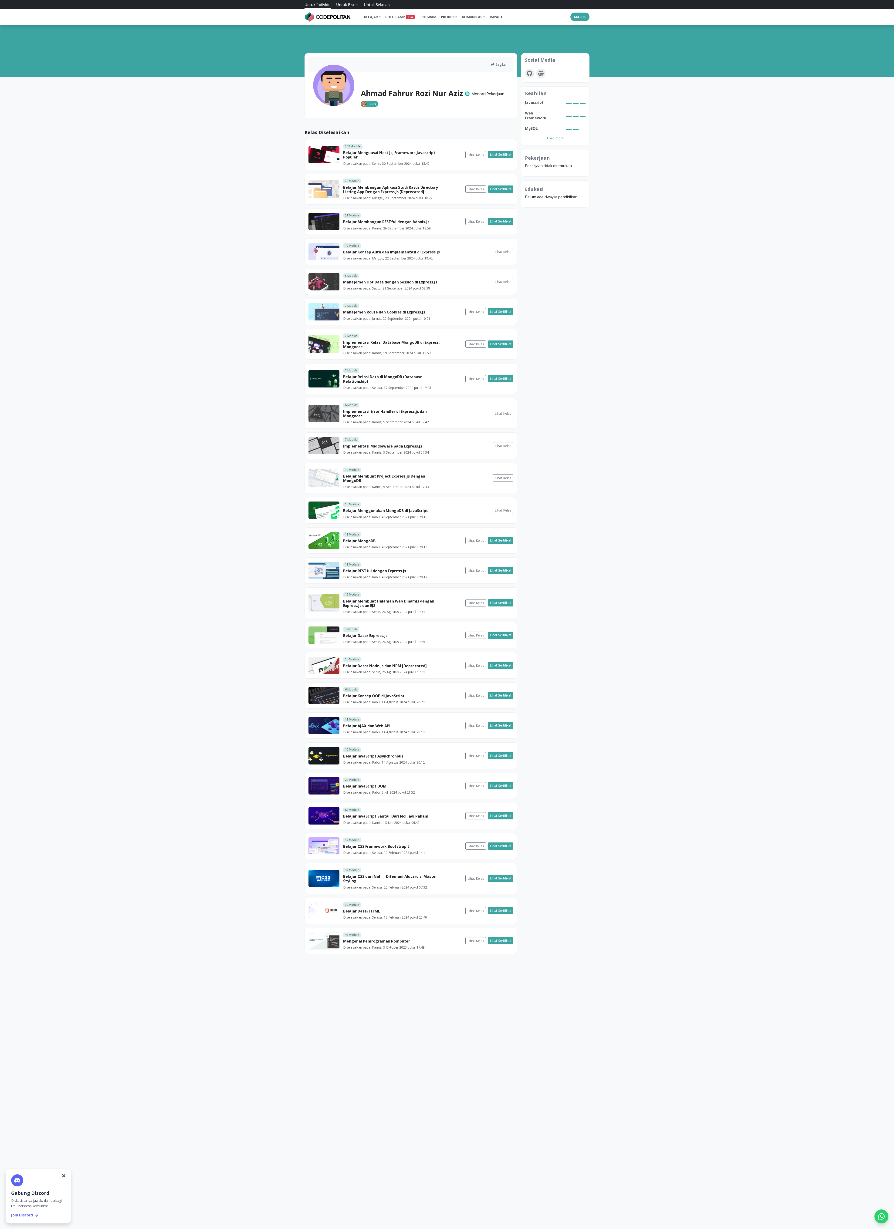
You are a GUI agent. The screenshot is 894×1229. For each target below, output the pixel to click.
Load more (555, 138)
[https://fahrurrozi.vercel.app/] (540, 73)
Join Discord (22, 1215)
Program (428, 17)
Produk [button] (448, 17)
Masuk (580, 17)
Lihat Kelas (475, 154)
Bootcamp (399, 17)
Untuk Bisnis (347, 4)
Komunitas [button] (472, 17)
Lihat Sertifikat (500, 154)
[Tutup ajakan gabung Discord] (64, 1175)
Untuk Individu (318, 4)
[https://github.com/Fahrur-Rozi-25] (529, 73)
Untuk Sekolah (377, 4)
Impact (496, 17)
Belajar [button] (371, 17)
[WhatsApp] (881, 1216)
